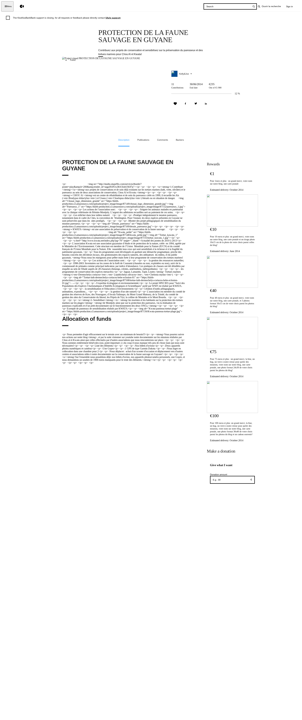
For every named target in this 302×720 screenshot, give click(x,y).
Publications (143, 140)
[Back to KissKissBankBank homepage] (20, 6)
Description (123, 140)
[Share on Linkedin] (206, 104)
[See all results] (253, 6)
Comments (162, 140)
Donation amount (218, 474)
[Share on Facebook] (185, 104)
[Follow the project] (175, 104)
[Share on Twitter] (196, 104)
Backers (180, 140)
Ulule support (113, 18)
